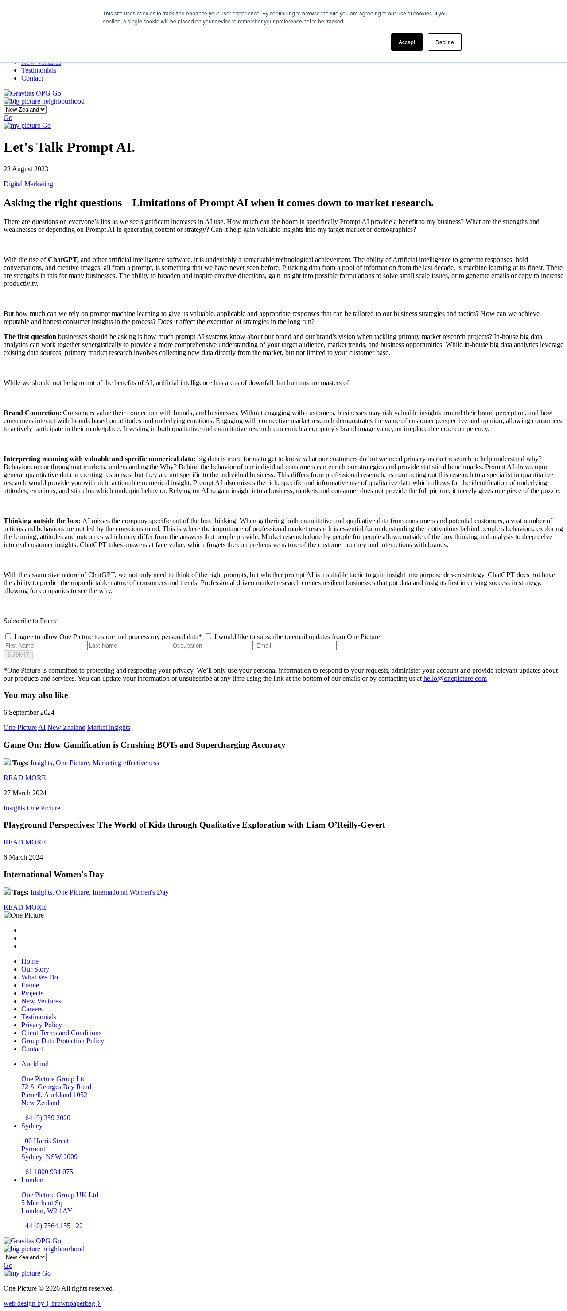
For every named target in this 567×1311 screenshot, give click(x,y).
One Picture (20, 727)
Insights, (42, 763)
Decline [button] (444, 42)
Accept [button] (407, 42)
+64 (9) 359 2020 (45, 1118)
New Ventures (41, 1001)
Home (30, 961)
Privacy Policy (41, 1025)
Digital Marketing (28, 184)
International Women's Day (131, 892)
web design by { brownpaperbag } (52, 1303)
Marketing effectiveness (126, 763)
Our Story (35, 969)
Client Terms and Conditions (61, 1033)
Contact (32, 1049)
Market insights (108, 727)
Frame (30, 985)
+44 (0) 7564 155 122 (52, 1226)
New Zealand (66, 727)
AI (42, 727)
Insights (14, 808)
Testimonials (38, 1017)
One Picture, (73, 763)
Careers (32, 1009)
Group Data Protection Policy (62, 1041)
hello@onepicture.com (455, 678)
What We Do (39, 977)
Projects (32, 993)
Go (56, 93)
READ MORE (25, 778)
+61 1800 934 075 (47, 1172)
